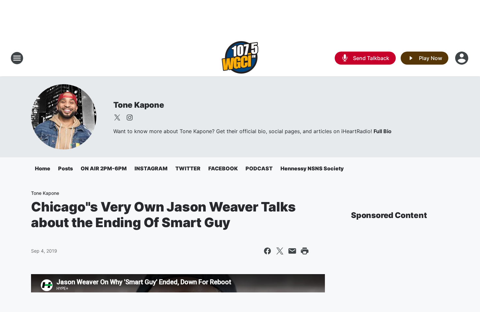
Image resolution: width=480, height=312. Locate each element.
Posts (65, 168)
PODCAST (259, 168)
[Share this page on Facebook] (267, 251)
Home (42, 168)
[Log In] (462, 58)
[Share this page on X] (279, 251)
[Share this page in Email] (292, 251)
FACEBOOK (223, 168)
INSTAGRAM (151, 168)
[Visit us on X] (117, 117)
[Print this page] (304, 251)
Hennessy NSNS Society (312, 168)
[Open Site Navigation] (17, 58)
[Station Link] (240, 58)
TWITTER (187, 168)
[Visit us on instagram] (130, 117)
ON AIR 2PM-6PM (104, 168)
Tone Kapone (138, 105)
